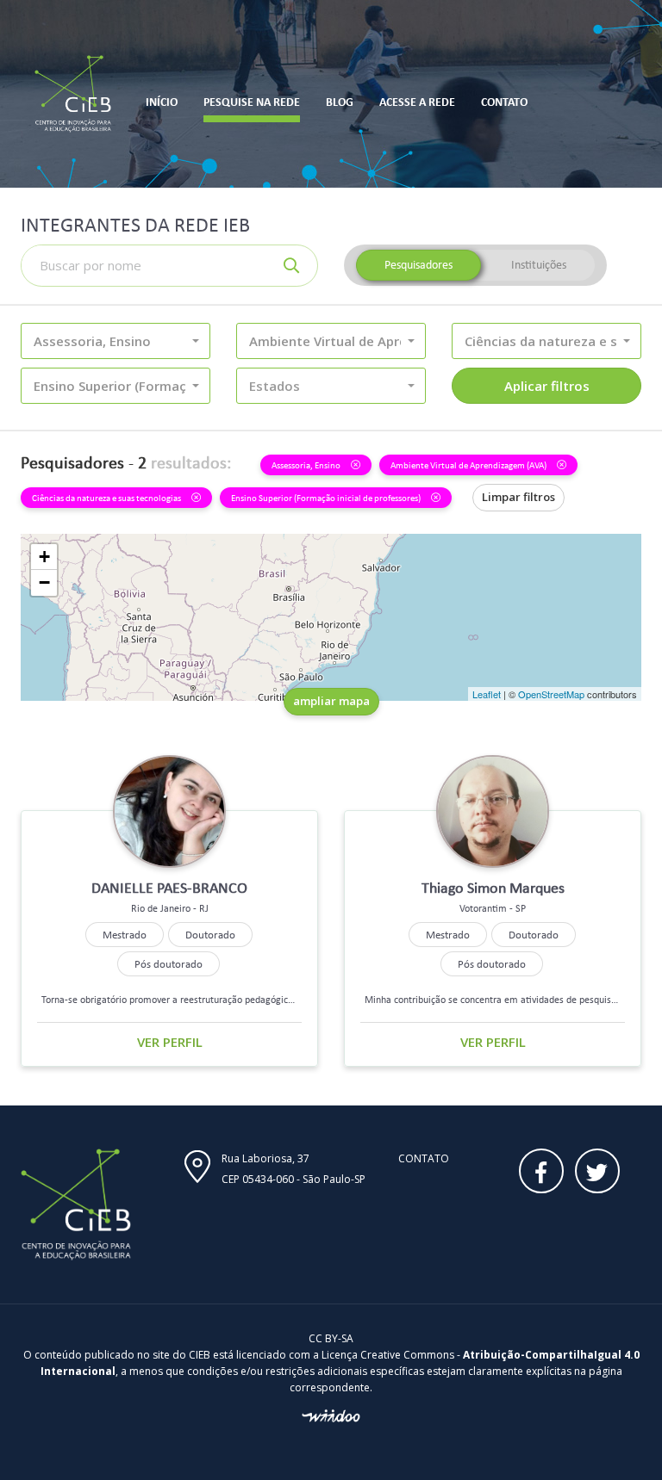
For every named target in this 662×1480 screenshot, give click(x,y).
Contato (423, 1158)
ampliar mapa (331, 701)
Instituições (538, 264)
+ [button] (44, 556)
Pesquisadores (418, 264)
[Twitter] (597, 1171)
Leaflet (486, 694)
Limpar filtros (518, 497)
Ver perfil (170, 1041)
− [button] (44, 582)
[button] (115, 341)
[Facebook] (541, 1171)
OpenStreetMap (551, 694)
